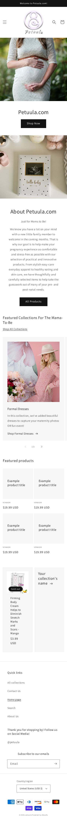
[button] (5, 22)
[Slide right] (42, 447)
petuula (28, 815)
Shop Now (33, 123)
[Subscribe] (55, 764)
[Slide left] (25, 447)
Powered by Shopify (40, 815)
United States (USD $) (31, 788)
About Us (13, 716)
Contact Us (14, 691)
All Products (33, 301)
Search (11, 708)
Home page (14, 699)
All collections (16, 682)
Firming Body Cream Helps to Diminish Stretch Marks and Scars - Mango (16, 615)
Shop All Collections (15, 329)
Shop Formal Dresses (20, 433)
